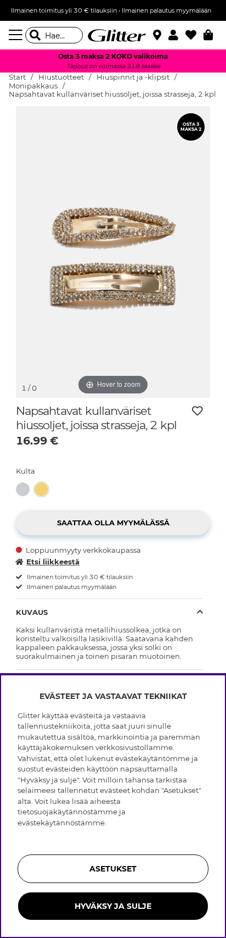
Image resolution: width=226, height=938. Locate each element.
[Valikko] (17, 35)
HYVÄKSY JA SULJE (113, 906)
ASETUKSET (113, 869)
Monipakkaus (33, 86)
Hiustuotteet (61, 77)
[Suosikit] (194, 35)
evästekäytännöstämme (61, 822)
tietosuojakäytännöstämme (67, 811)
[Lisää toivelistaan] (197, 411)
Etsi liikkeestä (53, 561)
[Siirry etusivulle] (113, 35)
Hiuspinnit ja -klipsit (133, 77)
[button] (176, 35)
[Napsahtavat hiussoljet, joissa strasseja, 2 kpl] (25, 489)
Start (17, 77)
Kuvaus (32, 612)
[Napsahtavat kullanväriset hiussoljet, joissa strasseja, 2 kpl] (44, 489)
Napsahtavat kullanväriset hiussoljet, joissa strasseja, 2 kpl (112, 94)
